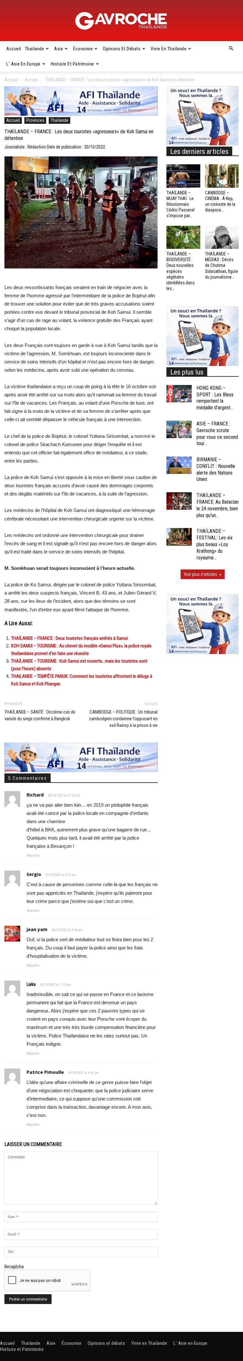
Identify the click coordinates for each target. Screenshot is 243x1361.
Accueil (13, 49)
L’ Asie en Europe (23, 64)
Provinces (35, 120)
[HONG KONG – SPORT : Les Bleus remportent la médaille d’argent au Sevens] (179, 393)
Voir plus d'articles (200, 574)
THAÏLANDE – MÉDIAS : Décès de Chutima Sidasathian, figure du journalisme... (221, 265)
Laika (31, 984)
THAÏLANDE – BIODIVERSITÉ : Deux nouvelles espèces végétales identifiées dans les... (180, 271)
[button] (231, 48)
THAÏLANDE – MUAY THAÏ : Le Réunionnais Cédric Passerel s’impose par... (180, 204)
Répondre (33, 856)
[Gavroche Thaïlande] (121, 20)
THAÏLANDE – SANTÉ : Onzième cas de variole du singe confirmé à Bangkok (39, 715)
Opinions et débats (121, 49)
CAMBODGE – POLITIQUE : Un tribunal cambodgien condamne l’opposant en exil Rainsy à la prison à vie (123, 718)
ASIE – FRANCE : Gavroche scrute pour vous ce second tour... (217, 433)
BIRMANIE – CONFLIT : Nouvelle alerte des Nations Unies (215, 469)
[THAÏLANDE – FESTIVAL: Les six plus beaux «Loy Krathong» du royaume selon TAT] (179, 536)
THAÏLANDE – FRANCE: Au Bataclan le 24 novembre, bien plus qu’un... (217, 505)
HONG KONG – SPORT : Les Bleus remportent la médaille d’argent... (215, 398)
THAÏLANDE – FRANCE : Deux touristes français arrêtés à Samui (69, 638)
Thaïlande (34, 49)
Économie (83, 49)
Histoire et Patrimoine (72, 64)
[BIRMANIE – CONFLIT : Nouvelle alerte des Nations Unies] (179, 465)
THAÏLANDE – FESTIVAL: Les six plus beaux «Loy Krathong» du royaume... (214, 544)
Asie (58, 49)
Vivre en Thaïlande (168, 49)
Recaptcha (14, 1266)
